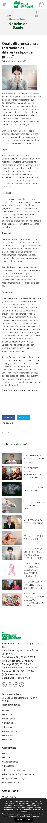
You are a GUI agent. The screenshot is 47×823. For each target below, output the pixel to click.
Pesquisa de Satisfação (14, 770)
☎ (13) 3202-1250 (15, 643)
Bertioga (8, 727)
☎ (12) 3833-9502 (16, 678)
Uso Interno (10, 796)
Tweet (25, 417)
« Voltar (5, 432)
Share (9, 417)
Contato (7, 753)
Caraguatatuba (10, 731)
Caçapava (8, 735)
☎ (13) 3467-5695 (18, 657)
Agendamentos (11, 762)
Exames (7, 757)
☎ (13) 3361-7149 (16, 650)
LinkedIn (10, 423)
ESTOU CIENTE (23, 820)
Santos (7, 710)
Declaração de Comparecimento (19, 774)
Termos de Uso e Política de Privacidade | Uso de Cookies (27, 815)
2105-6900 (27, 661)
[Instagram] (37, 16)
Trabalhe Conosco (12, 783)
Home (8, 16)
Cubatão (8, 714)
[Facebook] (37, 12)
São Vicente (9, 719)
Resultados (9, 766)
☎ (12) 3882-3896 (19, 667)
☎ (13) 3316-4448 (16, 664)
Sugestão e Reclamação (15, 778)
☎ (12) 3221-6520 (17, 671)
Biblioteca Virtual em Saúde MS (22, 390)
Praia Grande (10, 723)
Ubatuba (8, 739)
